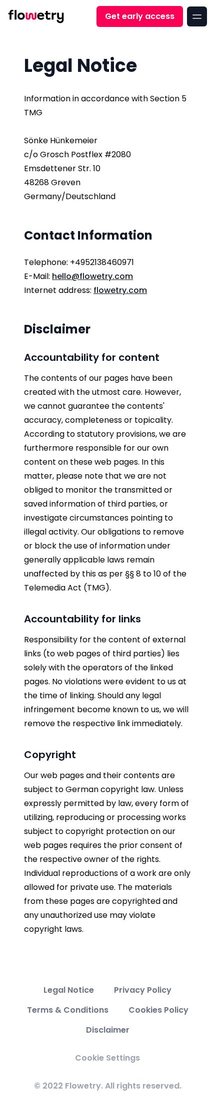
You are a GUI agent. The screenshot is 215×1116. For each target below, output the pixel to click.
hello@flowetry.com (92, 276)
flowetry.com (120, 290)
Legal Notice (69, 990)
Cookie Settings (107, 1058)
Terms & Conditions (67, 1010)
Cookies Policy (158, 1010)
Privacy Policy (143, 990)
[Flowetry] (36, 16)
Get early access (139, 16)
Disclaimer (108, 1030)
